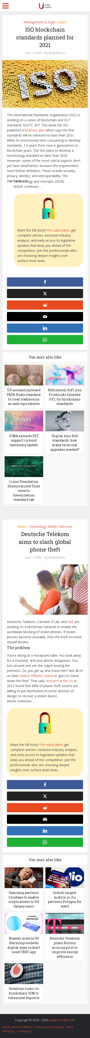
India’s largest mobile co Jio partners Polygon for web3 (65, 899)
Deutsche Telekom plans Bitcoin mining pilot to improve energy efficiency (65, 947)
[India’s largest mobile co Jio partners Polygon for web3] (64, 877)
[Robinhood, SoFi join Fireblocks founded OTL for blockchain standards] (64, 375)
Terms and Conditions (17, 1027)
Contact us (24, 1031)
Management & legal (39, 22)
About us (8, 1031)
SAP (71, 622)
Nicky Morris (57, 53)
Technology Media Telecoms (50, 526)
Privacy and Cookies (49, 1027)
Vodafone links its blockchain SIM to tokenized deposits (23, 993)
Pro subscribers (58, 230)
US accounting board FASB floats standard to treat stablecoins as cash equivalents (24, 397)
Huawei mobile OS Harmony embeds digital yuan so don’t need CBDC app (23, 945)
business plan (35, 130)
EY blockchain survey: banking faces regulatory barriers (42, 1017)
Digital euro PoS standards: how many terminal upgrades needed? (64, 443)
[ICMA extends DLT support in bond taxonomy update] (24, 420)
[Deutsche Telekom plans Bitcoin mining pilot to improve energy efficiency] (64, 923)
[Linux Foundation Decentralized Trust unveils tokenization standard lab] (24, 466)
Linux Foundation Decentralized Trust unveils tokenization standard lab (24, 490)
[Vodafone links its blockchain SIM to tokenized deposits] (24, 973)
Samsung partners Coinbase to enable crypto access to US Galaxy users (24, 899)
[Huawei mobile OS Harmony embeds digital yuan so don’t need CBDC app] (24, 923)
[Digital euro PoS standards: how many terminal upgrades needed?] (64, 420)
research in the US (59, 681)
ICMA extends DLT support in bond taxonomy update (24, 440)
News (62, 22)
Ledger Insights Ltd (61, 1020)
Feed (69, 1027)
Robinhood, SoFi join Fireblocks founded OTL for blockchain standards (65, 397)
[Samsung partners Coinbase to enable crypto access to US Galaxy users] (24, 877)
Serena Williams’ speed (36, 675)
